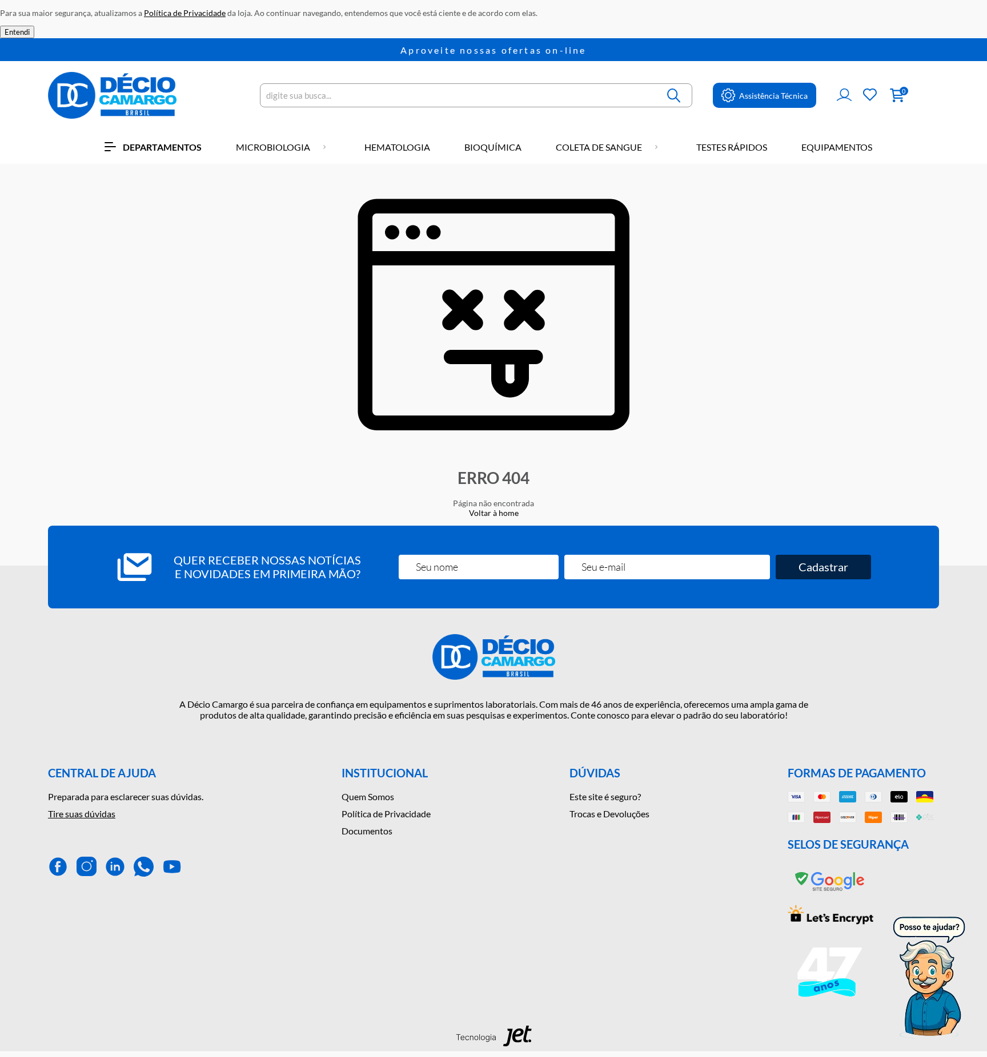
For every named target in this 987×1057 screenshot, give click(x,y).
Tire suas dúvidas (81, 813)
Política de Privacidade (386, 813)
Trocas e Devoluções (609, 813)
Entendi (17, 32)
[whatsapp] (144, 867)
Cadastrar (823, 567)
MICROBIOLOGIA (273, 147)
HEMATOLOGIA (397, 147)
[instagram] (87, 867)
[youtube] (172, 867)
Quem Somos (368, 796)
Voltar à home (494, 513)
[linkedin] (115, 867)
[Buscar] (675, 95)
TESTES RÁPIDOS (731, 147)
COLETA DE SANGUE (599, 147)
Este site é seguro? (605, 796)
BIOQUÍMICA (492, 147)
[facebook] (58, 867)
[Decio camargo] (112, 95)
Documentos (367, 830)
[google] (830, 891)
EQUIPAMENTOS (836, 147)
